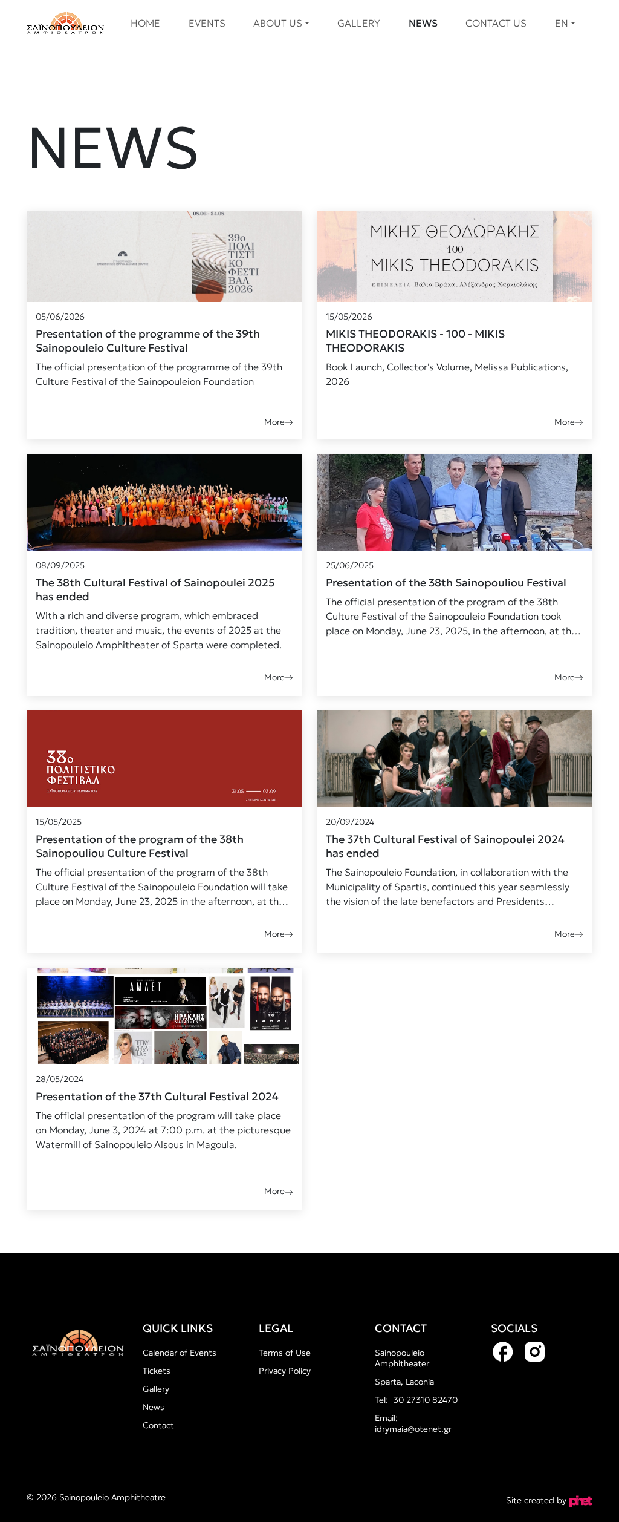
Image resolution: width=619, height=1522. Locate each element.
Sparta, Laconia (404, 1381)
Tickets (156, 1370)
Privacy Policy (285, 1370)
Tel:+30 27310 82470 (416, 1399)
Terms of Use (285, 1352)
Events (207, 23)
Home (145, 23)
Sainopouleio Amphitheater (402, 1358)
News (423, 23)
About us (277, 23)
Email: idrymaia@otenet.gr (413, 1423)
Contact (158, 1425)
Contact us (496, 23)
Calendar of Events (179, 1352)
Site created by (537, 1500)
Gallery (358, 23)
